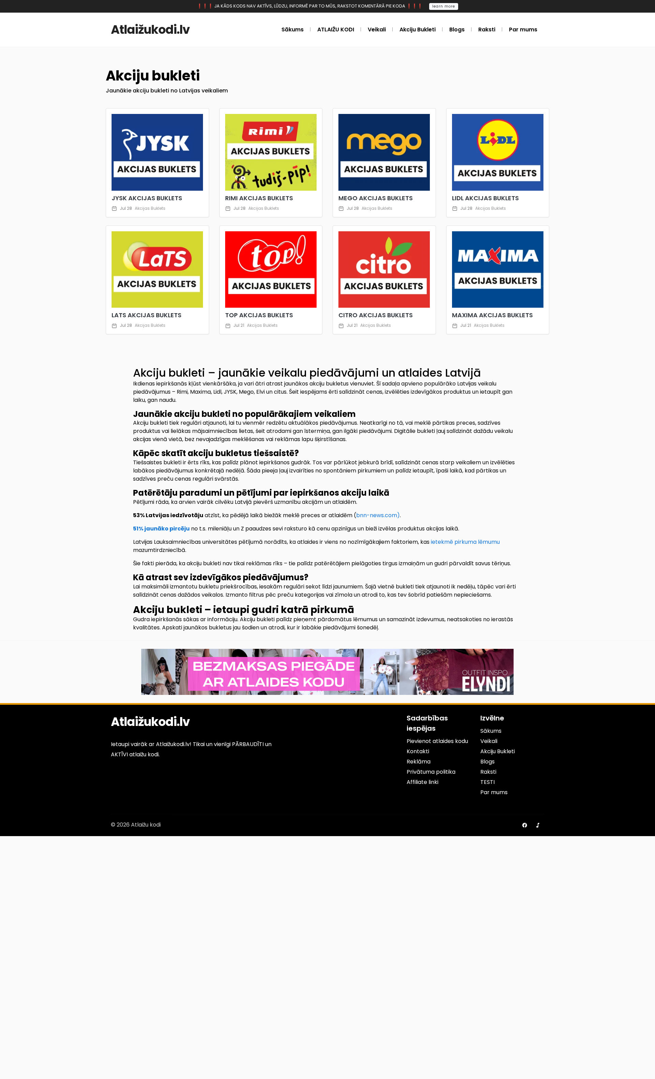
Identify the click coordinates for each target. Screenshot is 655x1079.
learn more (443, 6)
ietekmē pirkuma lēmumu (465, 542)
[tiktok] (537, 825)
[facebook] (524, 825)
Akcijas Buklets (150, 208)
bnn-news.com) (378, 515)
